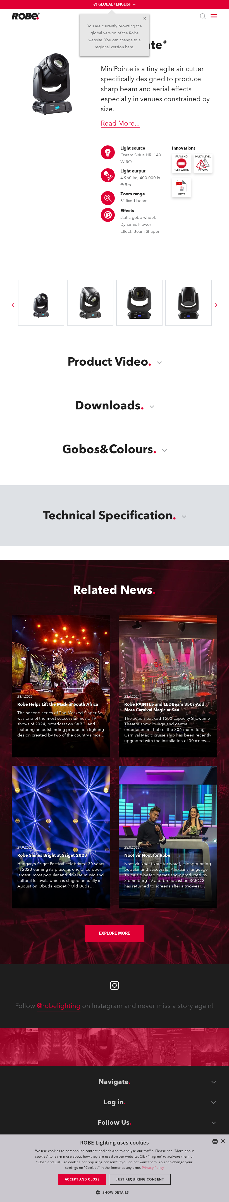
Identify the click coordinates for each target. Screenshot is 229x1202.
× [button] (223, 1141)
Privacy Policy (153, 1167)
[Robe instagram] (114, 985)
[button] (114, 1192)
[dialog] (114, 1168)
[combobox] (215, 1141)
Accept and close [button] (82, 1179)
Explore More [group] (114, 933)
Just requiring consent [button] (140, 1179)
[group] (13, 305)
